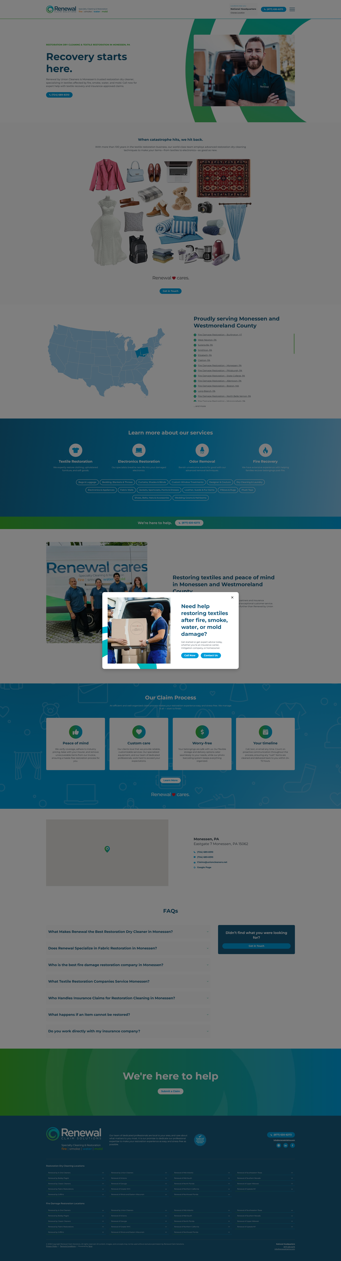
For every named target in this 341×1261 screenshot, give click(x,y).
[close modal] (232, 597)
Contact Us (211, 655)
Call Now (189, 655)
